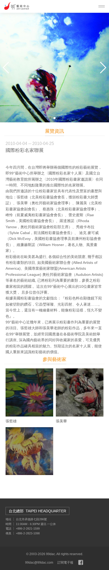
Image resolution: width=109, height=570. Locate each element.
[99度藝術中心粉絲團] (81, 562)
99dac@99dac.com (39, 562)
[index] (16, 6)
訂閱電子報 (65, 562)
